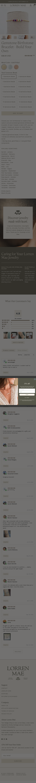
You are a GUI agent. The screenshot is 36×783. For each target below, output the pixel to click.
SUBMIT (27, 394)
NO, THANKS (27, 397)
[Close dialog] (35, 379)
